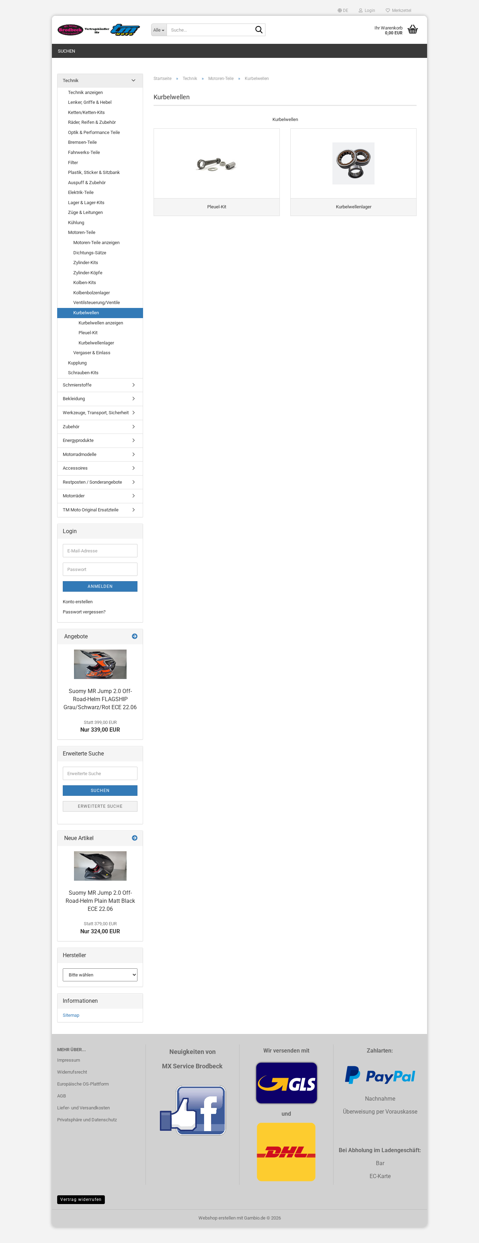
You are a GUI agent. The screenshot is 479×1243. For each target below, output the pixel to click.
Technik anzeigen (85, 92)
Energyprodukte (78, 440)
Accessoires (75, 468)
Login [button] (369, 10)
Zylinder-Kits (85, 262)
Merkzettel (400, 10)
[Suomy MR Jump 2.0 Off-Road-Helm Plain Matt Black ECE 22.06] (100, 866)
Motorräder (74, 495)
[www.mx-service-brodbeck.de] (99, 30)
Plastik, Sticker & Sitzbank (94, 172)
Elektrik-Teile (81, 192)
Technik (71, 80)
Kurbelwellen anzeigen (101, 322)
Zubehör (71, 426)
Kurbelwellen (86, 312)
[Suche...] (258, 30)
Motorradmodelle (79, 454)
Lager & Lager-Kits (86, 202)
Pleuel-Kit (88, 332)
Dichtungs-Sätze (89, 252)
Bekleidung (74, 398)
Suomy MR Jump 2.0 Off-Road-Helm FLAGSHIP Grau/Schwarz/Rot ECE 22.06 (100, 699)
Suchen (66, 51)
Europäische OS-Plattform (83, 1084)
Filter (73, 162)
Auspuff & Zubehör (87, 182)
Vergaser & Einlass (91, 352)
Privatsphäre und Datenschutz (87, 1119)
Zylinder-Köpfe (87, 272)
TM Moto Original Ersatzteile (91, 509)
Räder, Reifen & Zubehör (92, 122)
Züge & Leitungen (85, 212)
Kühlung (76, 222)
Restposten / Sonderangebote (92, 482)
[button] (342, 10)
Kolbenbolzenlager (91, 292)
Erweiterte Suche (100, 806)
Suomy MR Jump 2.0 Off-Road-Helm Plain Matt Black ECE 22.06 (100, 900)
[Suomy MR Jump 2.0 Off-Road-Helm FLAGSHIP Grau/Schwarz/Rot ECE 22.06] (100, 664)
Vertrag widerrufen (81, 1199)
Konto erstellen (78, 601)
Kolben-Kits (84, 282)
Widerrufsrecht (72, 1072)
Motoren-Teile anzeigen (96, 242)
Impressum (68, 1060)
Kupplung (77, 362)
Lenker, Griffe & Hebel (90, 102)
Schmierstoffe (77, 385)
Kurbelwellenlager (96, 342)
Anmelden (100, 586)
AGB (61, 1095)
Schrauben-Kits (83, 372)
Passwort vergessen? (84, 611)
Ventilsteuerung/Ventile (96, 302)
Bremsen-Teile (82, 142)
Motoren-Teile (81, 232)
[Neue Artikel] (134, 838)
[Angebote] (134, 637)
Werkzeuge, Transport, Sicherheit (96, 412)
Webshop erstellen (217, 1218)
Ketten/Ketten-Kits (86, 112)
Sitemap (71, 1015)
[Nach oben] (459, 1232)
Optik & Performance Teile (94, 132)
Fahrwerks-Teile (84, 152)
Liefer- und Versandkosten (83, 1107)
